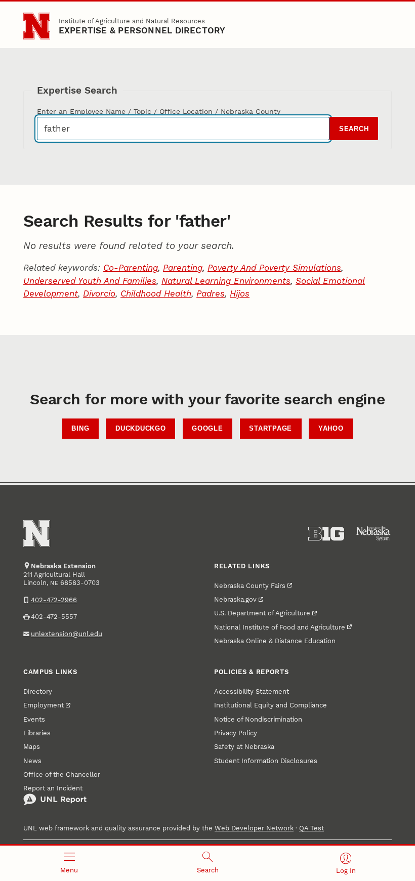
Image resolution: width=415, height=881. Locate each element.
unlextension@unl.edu (66, 634)
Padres (210, 293)
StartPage (270, 428)
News (32, 761)
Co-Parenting (130, 268)
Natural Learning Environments (225, 281)
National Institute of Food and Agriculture (279, 627)
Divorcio (99, 293)
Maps (31, 746)
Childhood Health (155, 293)
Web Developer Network (254, 828)
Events (34, 719)
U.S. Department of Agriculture (262, 613)
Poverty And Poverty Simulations (274, 268)
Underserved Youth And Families (89, 281)
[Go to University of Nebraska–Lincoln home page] (36, 26)
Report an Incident (52, 788)
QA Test (311, 828)
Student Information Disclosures (265, 761)
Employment (43, 705)
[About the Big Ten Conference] (326, 533)
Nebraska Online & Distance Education (275, 641)
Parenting (182, 268)
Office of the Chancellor (61, 774)
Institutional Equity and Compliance (270, 705)
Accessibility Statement (251, 691)
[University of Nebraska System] (374, 533)
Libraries (37, 733)
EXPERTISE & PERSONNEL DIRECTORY (142, 30)
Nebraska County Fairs (249, 586)
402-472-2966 (54, 600)
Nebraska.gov (235, 599)
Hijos (240, 293)
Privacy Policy (235, 733)
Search (354, 129)
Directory (37, 691)
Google (207, 428)
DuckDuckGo (140, 428)
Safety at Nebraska (244, 746)
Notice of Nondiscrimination (258, 719)
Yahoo (331, 428)
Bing (80, 428)
